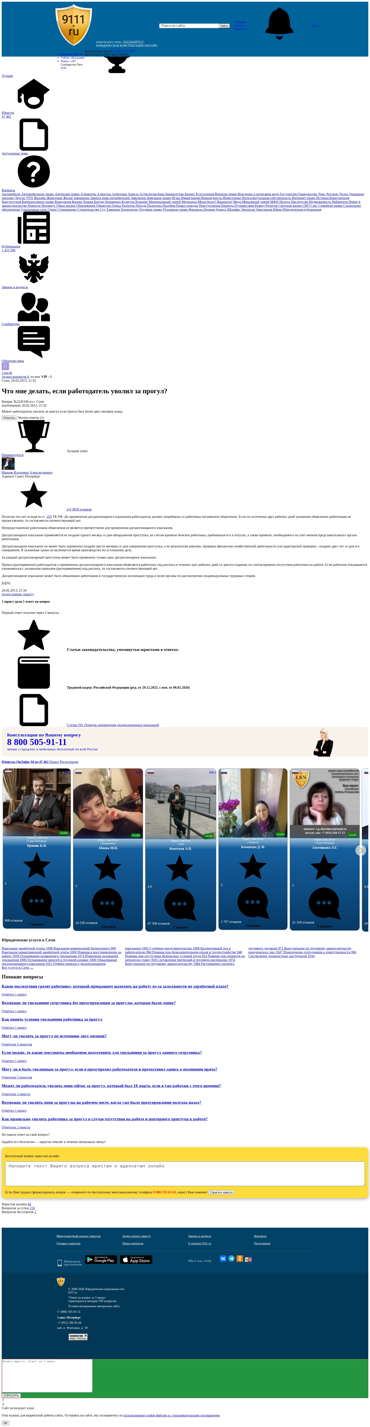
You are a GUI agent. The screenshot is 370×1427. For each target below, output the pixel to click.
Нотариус (48, 205)
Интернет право (304, 198)
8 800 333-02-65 (164, 1192)
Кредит (99, 202)
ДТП (30, 198)
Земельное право (159, 198)
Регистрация (69, 762)
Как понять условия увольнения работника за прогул (52, 1019)
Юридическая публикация (302, 209)
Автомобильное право (38, 194)
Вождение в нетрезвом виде (259, 194)
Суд (103, 209)
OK (5, 1423)
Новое (68, 61)
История (323, 198)
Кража (89, 202)
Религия (272, 205)
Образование (86, 205)
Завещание (82, 198)
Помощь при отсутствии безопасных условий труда (166, 956)
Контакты (260, 1236)
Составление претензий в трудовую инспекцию (196, 960)
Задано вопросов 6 (15, 377)
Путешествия (244, 205)
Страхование (67, 209)
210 (32, 1208)
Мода (237, 202)
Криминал (113, 202)
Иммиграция (191, 198)
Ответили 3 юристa (16, 1094)
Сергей (7, 373)
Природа (227, 205)
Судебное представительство (174, 948)
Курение (142, 202)
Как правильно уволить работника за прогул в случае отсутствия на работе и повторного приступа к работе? (105, 1119)
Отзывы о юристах (69, 1243)
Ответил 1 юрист (14, 994)
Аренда (133, 194)
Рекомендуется (12, 455)
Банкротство (175, 194)
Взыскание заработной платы (27, 948)
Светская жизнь (290, 205)
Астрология (148, 194)
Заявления (138, 198)
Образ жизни (66, 205)
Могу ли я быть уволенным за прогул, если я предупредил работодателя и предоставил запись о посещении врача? (109, 1069)
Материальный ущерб (165, 202)
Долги (344, 194)
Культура (128, 202)
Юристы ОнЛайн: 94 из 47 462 (25, 762)
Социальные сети (34, 209)
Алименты (89, 194)
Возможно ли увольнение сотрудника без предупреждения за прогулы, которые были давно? (89, 1002)
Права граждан (187, 205)
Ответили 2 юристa (16, 1127)
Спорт (53, 209)
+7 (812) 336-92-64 (69, 1322)
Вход (315, 25)
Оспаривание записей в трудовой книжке (61, 960)
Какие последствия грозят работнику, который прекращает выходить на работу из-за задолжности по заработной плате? (115, 986)
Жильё (68, 198)
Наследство (300, 202)
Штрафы (234, 209)
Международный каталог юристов (79, 1236)
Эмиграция (264, 209)
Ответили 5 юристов (17, 1044)
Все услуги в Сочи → (17, 967)
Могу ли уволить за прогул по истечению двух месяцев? (54, 1036)
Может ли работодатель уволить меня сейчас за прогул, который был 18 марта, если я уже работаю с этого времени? (111, 1085)
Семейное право (330, 205)
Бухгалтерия (205, 194)
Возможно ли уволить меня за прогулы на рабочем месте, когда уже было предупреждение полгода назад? (101, 1102)
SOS (63, 68)
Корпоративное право (38, 202)
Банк (162, 194)
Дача (322, 194)
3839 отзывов (79, 509)
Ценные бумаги (215, 209)
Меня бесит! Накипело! (215, 202)
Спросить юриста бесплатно (240, 26)
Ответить (9, 417)
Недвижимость (320, 202)
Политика (155, 205)
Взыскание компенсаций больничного (85, 948)
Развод (260, 205)
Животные (55, 198)
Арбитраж (120, 194)
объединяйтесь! (133, 42)
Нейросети (340, 202)
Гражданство (308, 194)
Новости (34, 205)
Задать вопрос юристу (18, 594)
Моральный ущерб (256, 202)
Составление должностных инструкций (281, 956)
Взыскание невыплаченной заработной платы (39, 952)
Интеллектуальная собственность (267, 198)
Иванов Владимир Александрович (27, 472)
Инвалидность (212, 198)
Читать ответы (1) (31, 417)
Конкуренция (339, 198)
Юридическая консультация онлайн (126, 45)
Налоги (285, 202)
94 (29, 1204)
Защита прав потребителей (110, 198)
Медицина (190, 202)
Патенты (129, 205)
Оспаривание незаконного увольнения (52, 956)
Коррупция (63, 202)
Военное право (226, 194)
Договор (332, 194)
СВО (306, 205)
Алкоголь (104, 194)
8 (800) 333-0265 (123, 51)
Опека (117, 205)
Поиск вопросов (132, 1243)
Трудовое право (151, 209)
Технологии (130, 209)
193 (49, 516)
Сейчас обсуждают (73, 57)
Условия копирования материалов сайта (93, 1306)
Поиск (54, 762)
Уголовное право (176, 209)
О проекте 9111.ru (199, 1243)
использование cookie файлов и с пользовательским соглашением (171, 1415)
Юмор (278, 209)
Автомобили (11, 194)
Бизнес (190, 194)
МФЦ (274, 202)
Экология (248, 209)
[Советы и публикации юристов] (73, 26)
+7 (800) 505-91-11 (69, 1311)
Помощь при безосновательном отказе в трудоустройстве (197, 952)
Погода (141, 205)
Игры (176, 198)
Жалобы (40, 198)
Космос (78, 202)
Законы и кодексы (199, 1236)
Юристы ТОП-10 (72, 54)
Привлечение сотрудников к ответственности (319, 952)
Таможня (113, 209)
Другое (20, 198)
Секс (314, 205)
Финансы (196, 209)
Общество (104, 205)
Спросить (36, 924)
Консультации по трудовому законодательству (162, 964)
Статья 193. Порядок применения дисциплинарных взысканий (113, 725)
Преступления (210, 205)
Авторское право (68, 194)
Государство (289, 194)
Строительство (88, 209)
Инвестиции (232, 198)
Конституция (12, 202)
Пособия (169, 205)
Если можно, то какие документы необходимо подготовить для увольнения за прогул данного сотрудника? (102, 1052)
